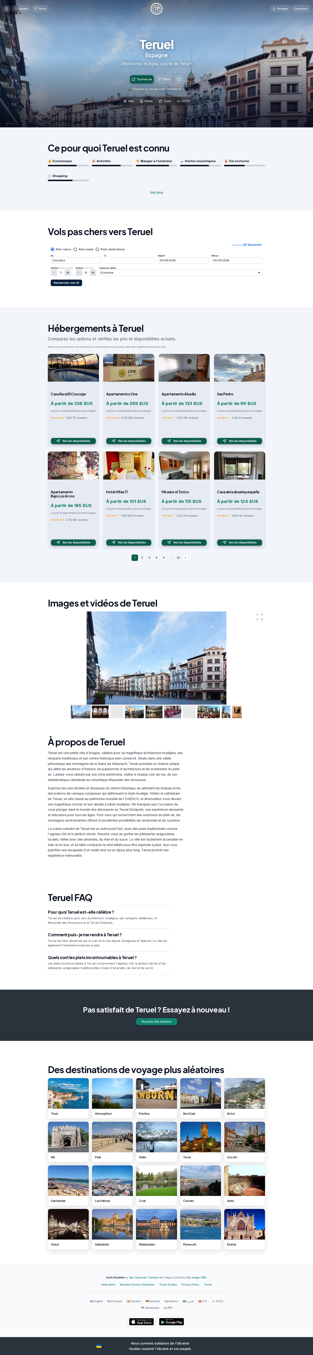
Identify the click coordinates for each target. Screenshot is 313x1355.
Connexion (301, 8)
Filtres (166, 79)
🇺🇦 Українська (150, 1307)
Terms (208, 1284)
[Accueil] (156, 8)
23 (178, 557)
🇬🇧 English (96, 1301)
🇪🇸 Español (134, 1301)
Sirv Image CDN (196, 1277)
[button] (259, 616)
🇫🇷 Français (115, 1301)
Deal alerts (108, 1284)
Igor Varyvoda (138, 1277)
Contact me (155, 1277)
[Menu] (6, 8)
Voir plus (156, 192)
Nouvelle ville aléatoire (156, 1021)
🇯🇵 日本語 (217, 1301)
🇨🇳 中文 (202, 1301)
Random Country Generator (137, 1284)
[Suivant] (185, 557)
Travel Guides (168, 1284)
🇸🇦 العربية (188, 1301)
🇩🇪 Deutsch (153, 1301)
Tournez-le (144, 79)
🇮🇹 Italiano (171, 1301)
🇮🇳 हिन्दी (168, 1307)
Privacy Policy (190, 1284)
